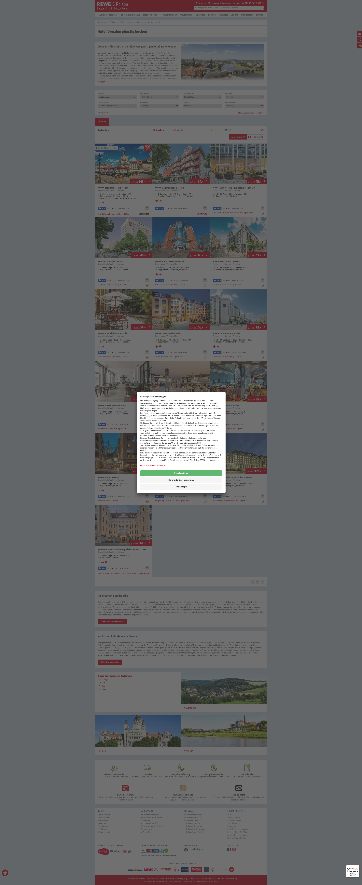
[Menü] (357, 867)
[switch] (352, 874)
